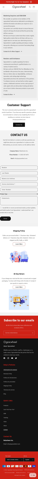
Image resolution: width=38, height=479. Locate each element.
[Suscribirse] (32, 333)
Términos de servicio (9, 390)
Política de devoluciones (10, 377)
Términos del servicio (21, 472)
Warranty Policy (8, 373)
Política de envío (31, 472)
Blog (5, 394)
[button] (3, 7)
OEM (5, 413)
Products (6, 405)
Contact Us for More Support (12, 51)
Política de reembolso (29, 469)
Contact (6, 429)
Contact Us (19, 125)
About (5, 425)
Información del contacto (10, 369)
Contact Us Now (8, 94)
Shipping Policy (8, 385)
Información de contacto (19, 475)
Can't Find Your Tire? (9, 409)
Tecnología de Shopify (18, 470)
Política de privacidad (9, 381)
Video (5, 421)
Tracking (6, 417)
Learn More (19, 244)
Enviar (5, 218)
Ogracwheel (10, 470)
